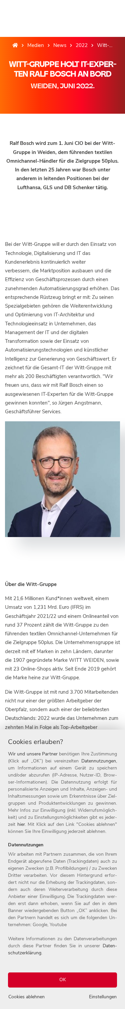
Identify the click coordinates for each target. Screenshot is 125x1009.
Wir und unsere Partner (33, 754)
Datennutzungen (98, 761)
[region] (62, 869)
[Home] (15, 45)
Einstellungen (103, 997)
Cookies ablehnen (26, 997)
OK (62, 979)
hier (21, 824)
